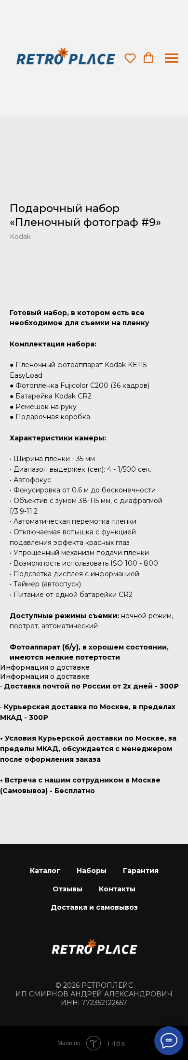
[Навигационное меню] (171, 58)
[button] (130, 58)
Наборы (92, 870)
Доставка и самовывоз (94, 907)
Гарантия (141, 870)
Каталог (45, 870)
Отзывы (67, 889)
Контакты (117, 889)
